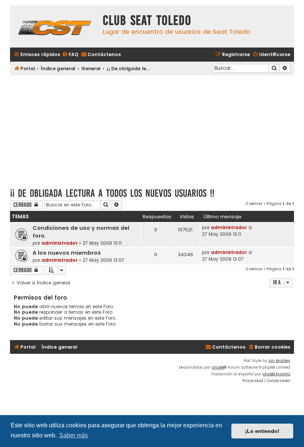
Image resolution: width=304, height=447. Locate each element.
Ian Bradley (279, 360)
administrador (59, 243)
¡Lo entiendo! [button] (262, 431)
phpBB (218, 367)
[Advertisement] (152, 129)
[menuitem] (70, 55)
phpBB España (276, 374)
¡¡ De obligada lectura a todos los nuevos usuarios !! (112, 193)
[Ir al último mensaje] (250, 227)
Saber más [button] (73, 435)
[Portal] (54, 26)
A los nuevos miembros (67, 253)
